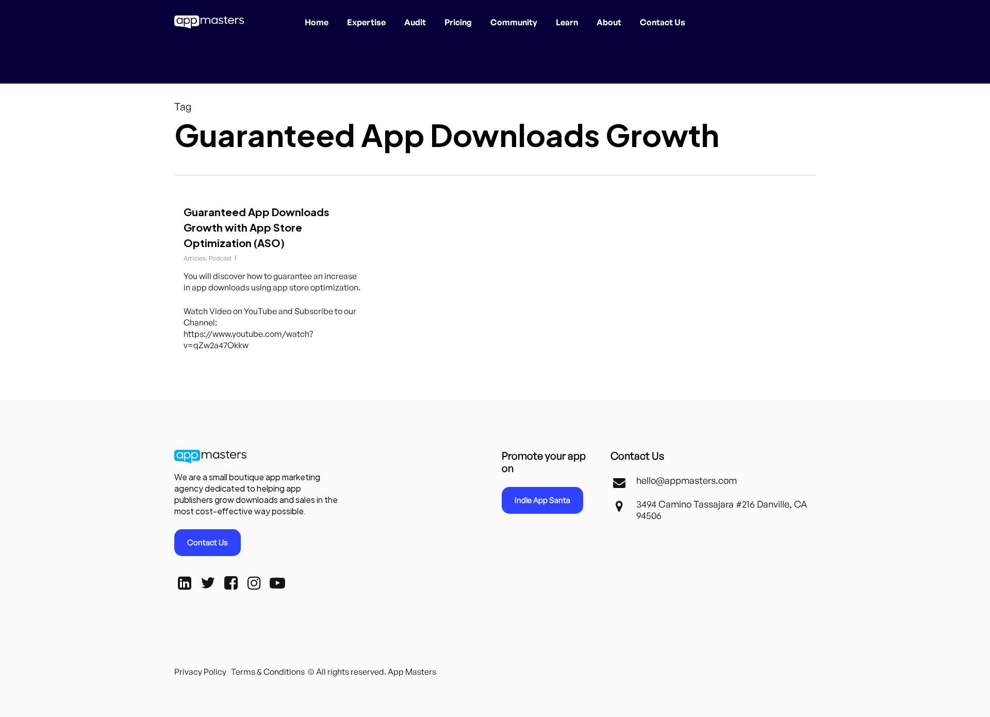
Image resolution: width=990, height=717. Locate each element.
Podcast (220, 258)
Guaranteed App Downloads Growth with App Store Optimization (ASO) (256, 227)
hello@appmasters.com (686, 480)
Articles (195, 258)
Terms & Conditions (268, 671)
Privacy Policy (200, 671)
